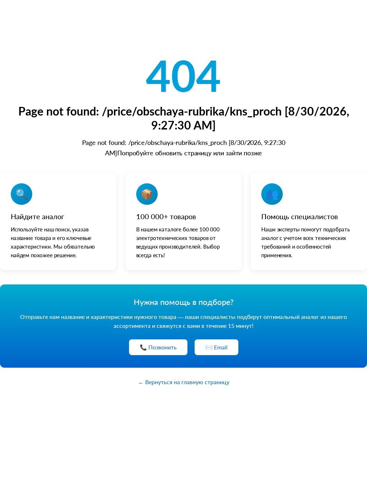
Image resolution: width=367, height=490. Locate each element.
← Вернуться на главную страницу (183, 381)
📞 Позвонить (158, 347)
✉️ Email (216, 347)
